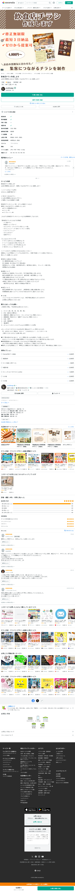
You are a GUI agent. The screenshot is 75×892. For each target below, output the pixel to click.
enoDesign (10, 385)
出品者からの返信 (9, 174)
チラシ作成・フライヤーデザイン (24, 73)
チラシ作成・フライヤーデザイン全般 (43, 73)
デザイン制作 (10, 73)
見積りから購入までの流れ (38, 103)
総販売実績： (10, 90)
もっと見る (8, 171)
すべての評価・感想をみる (68, 157)
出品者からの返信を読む (7, 545)
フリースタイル (14, 143)
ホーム (2, 73)
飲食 (12, 146)
